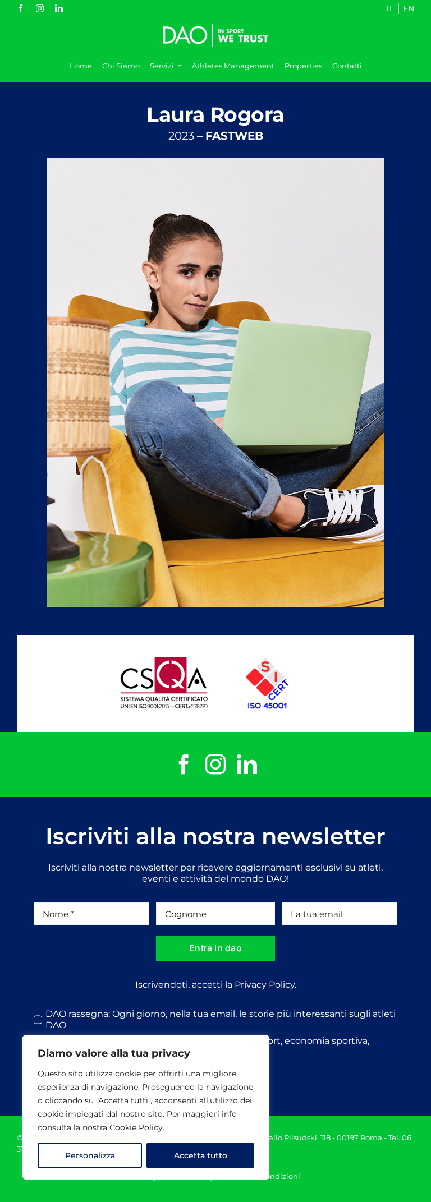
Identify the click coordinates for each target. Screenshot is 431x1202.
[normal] (215, 21)
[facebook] (21, 8)
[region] (145, 1107)
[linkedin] (59, 8)
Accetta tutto (200, 1155)
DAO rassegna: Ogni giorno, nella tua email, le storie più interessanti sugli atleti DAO (220, 1019)
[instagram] (40, 8)
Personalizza (90, 1155)
